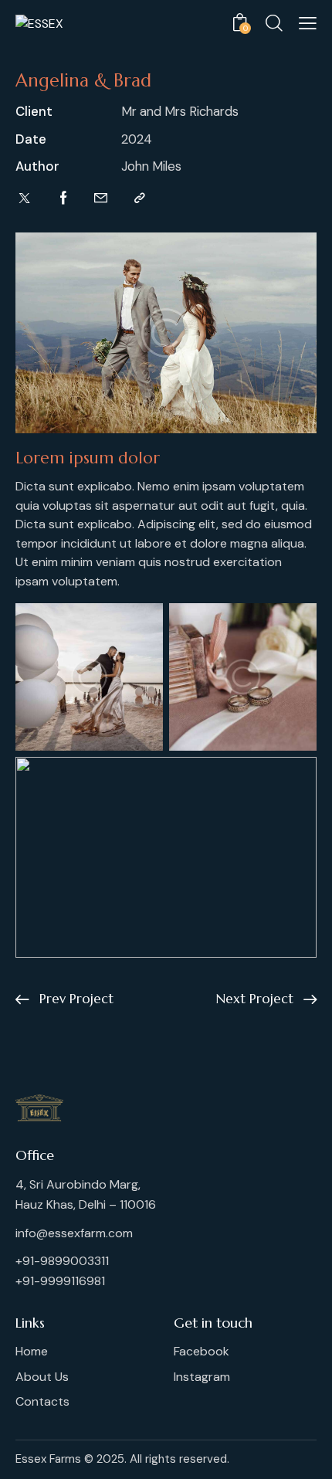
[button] (308, 22)
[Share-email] (100, 198)
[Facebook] (63, 198)
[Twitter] (24, 198)
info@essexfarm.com (74, 1233)
